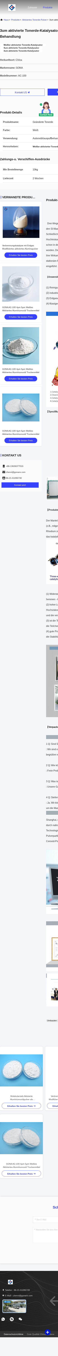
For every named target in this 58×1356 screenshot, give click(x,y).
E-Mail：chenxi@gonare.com (18, 1295)
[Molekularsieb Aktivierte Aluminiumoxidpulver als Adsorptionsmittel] (21, 1070)
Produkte (47, 7)
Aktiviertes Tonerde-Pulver (34, 20)
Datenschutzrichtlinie (13, 1334)
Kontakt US (21, 92)
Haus (6, 20)
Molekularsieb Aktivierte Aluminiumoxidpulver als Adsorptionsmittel (21, 1098)
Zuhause (32, 7)
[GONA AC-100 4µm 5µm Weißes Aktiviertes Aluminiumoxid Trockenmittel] (21, 1138)
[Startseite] (11, 7)
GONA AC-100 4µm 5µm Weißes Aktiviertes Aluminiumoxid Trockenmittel (21, 1165)
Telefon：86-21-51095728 (17, 1290)
